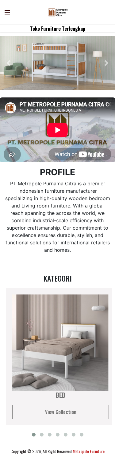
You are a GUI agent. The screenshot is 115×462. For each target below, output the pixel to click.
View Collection (60, 412)
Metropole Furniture (89, 451)
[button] (8, 63)
